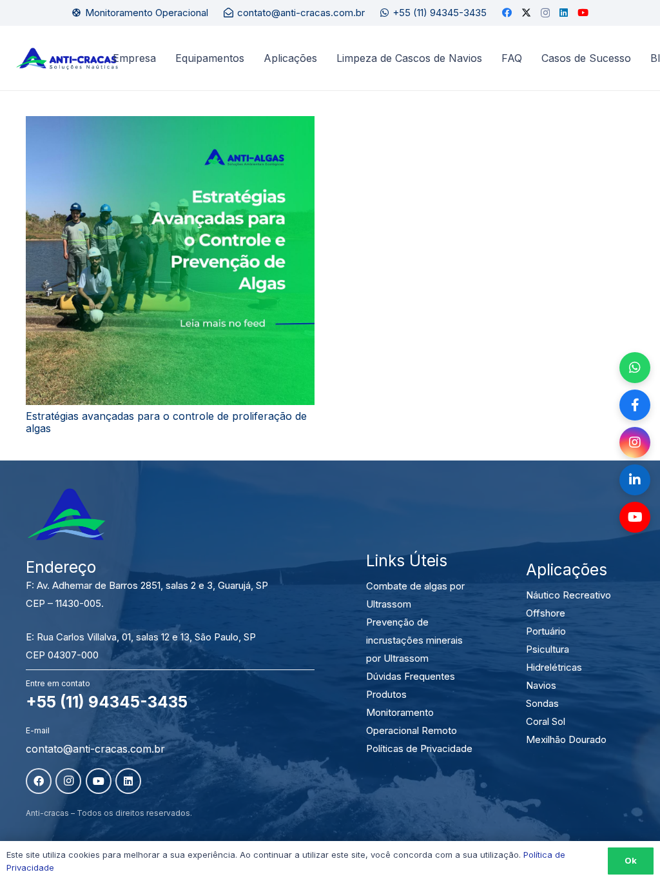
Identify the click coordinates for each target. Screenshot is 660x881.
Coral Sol (545, 721)
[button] (323, 58)
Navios (541, 685)
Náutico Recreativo (568, 595)
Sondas (542, 703)
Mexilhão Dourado (566, 739)
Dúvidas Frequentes (410, 676)
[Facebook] (507, 12)
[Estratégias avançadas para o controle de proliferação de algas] (170, 260)
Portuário (546, 631)
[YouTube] (583, 12)
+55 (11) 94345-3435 (107, 702)
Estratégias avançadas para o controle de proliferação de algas (166, 422)
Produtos (386, 694)
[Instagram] (545, 13)
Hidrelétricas (554, 667)
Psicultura (547, 649)
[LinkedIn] (563, 12)
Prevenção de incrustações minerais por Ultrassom (414, 640)
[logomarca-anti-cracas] (67, 58)
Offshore (545, 613)
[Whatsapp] (634, 367)
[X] (526, 13)
